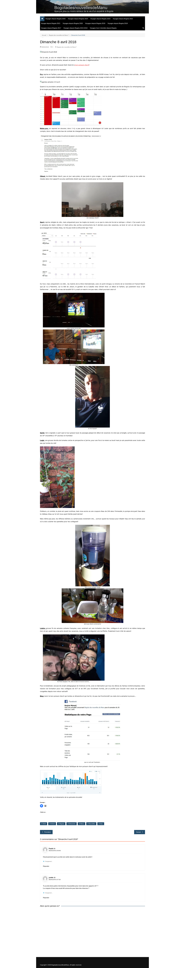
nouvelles (92, 823)
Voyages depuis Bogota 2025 (55, 19)
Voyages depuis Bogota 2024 (78, 19)
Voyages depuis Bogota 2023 (100, 19)
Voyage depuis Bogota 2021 (50, 23)
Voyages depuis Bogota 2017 (51, 28)
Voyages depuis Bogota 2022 (123, 19)
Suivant (138, 832)
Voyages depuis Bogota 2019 (95, 23)
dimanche (72, 823)
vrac (101, 823)
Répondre (46, 866)
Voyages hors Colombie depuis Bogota (103, 28)
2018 (44, 823)
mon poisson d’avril (81, 65)
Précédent (47, 832)
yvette (51, 877)
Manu (82, 823)
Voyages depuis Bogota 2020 (73, 23)
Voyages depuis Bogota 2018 (118, 23)
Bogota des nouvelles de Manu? (67, 47)
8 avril (53, 823)
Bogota (62, 823)
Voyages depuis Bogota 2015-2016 (75, 28)
